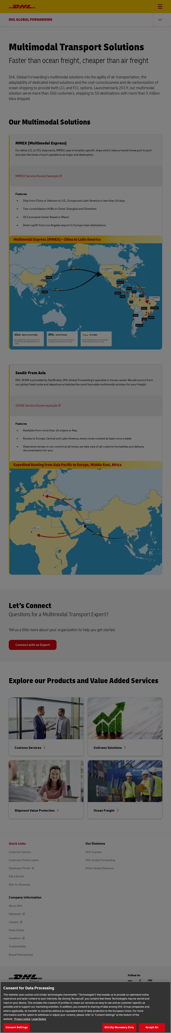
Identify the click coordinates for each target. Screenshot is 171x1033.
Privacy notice (22, 1019)
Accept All (152, 1027)
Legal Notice (38, 1019)
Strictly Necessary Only (119, 1027)
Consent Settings (17, 1027)
